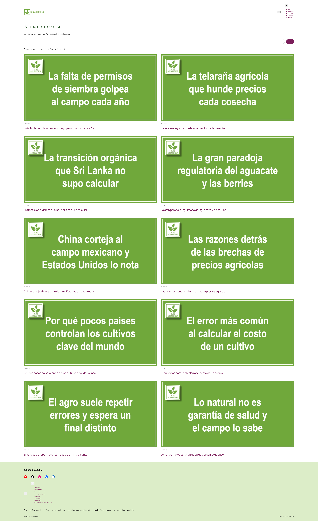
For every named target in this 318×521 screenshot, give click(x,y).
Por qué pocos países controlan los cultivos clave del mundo (60, 372)
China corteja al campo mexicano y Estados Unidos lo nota (59, 291)
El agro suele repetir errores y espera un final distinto (55, 454)
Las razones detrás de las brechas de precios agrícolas (194, 291)
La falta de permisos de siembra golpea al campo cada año (59, 128)
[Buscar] (290, 41)
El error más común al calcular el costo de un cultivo (192, 372)
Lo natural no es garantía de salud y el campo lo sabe (192, 454)
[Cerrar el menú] (286, 5)
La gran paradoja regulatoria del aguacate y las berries (193, 209)
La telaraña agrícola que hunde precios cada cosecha (193, 128)
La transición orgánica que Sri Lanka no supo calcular (55, 209)
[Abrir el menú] (279, 12)
